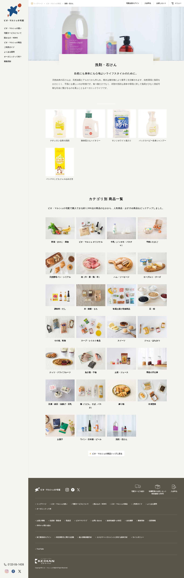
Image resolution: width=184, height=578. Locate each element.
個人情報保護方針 (85, 537)
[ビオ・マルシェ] (14, 12)
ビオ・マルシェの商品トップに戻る (107, 454)
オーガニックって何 (44, 509)
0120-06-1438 (16, 564)
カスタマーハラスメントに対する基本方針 (112, 537)
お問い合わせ (97, 521)
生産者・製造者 (55, 521)
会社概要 (129, 521)
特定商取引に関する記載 (65, 537)
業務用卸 (7, 61)
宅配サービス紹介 (137, 491)
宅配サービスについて (13, 33)
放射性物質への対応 (114, 521)
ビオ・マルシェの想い (13, 28)
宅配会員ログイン (132, 3)
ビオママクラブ (81, 521)
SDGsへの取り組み (44, 525)
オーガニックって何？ (13, 57)
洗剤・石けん (69, 3)
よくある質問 (9, 52)
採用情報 (152, 521)
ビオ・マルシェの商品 (13, 42)
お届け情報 (41, 521)
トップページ (38, 3)
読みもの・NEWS (11, 38)
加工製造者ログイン (44, 537)
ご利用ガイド (9, 47)
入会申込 (148, 3)
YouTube (40, 549)
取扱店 (68, 521)
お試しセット (161, 3)
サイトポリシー (138, 537)
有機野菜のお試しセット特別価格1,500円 (157, 492)
